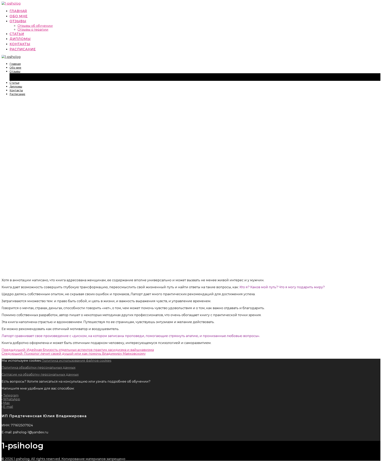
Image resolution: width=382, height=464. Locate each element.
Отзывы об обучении (35, 26)
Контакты (20, 44)
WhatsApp (11, 399)
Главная (18, 11)
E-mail (8, 407)
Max (6, 403)
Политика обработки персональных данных (38, 367)
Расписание (23, 49)
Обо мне (19, 16)
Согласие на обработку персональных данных (40, 374)
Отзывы (18, 21)
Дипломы (20, 39)
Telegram (11, 395)
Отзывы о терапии (33, 29)
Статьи (17, 34)
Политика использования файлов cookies (76, 360)
